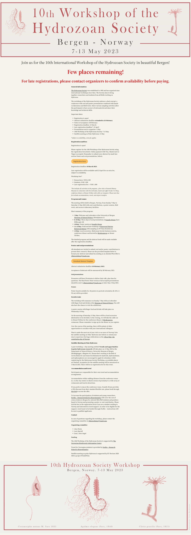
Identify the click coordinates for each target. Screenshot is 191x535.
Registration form (79, 161)
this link (74, 391)
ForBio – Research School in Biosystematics (86, 398)
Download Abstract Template (83, 261)
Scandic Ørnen (110, 220)
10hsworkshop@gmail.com (80, 256)
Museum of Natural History (83, 218)
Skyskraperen (102, 233)
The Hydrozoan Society (79, 91)
